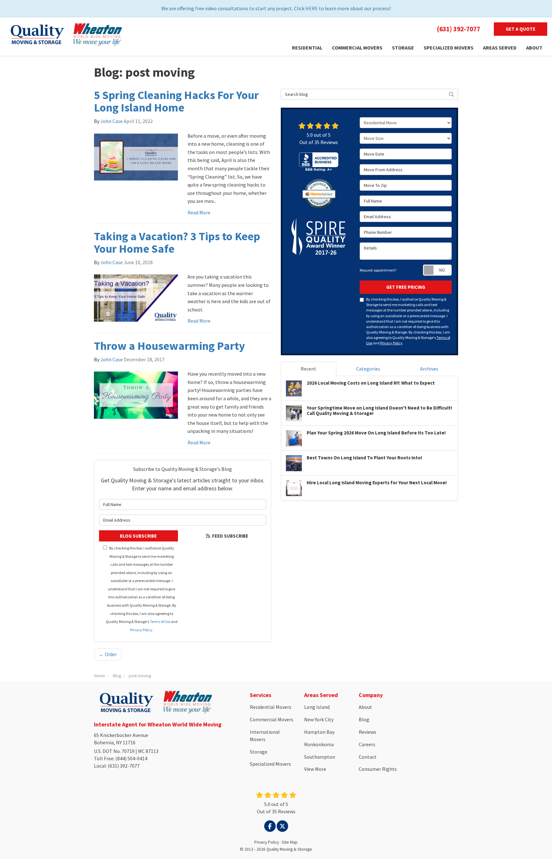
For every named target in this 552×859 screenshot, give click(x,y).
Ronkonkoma (319, 744)
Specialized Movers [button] (448, 47)
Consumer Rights (378, 769)
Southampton (319, 757)
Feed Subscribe (229, 536)
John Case (111, 121)
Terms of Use (160, 621)
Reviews (367, 732)
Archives (429, 368)
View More (315, 769)
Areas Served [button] (500, 47)
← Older (108, 654)
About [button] (534, 47)
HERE (311, 8)
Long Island (317, 707)
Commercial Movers (271, 719)
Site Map (290, 842)
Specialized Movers (270, 764)
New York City (319, 719)
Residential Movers (270, 707)
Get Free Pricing (405, 287)
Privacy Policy (141, 629)
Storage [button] (403, 47)
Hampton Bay (319, 732)
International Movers (265, 735)
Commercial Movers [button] (357, 47)
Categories (368, 368)
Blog (364, 719)
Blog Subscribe (138, 536)
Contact (368, 757)
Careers (367, 744)
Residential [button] (307, 47)
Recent (308, 368)
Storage (258, 751)
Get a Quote (520, 29)
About (365, 707)
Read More (199, 212)
